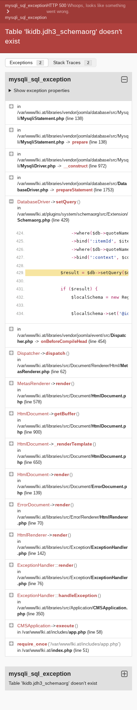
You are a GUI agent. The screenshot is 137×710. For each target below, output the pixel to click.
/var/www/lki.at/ (47, 650)
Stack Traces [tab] (71, 62)
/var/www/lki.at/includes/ (54, 632)
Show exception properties (41, 90)
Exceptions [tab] (26, 62)
